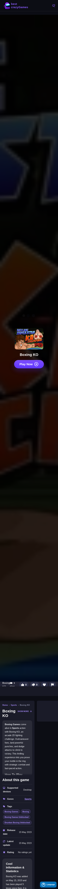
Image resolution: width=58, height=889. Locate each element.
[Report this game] (52, 685)
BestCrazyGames (16, 5)
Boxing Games (11, 812)
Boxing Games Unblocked (17, 817)
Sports (14, 705)
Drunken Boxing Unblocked (17, 822)
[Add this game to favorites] (44, 685)
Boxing (25, 812)
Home (5, 705)
